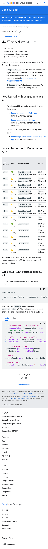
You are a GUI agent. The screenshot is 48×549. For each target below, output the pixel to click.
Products (12, 27)
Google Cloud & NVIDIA (10, 431)
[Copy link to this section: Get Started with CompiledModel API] (8, 100)
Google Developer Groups (11, 420)
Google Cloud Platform (10, 521)
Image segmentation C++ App (23, 120)
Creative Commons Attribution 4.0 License (23, 394)
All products (6, 529)
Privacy (11, 538)
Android (5, 470)
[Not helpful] (19, 31)
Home (4, 27)
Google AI (5, 525)
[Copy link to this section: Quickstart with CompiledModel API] (8, 275)
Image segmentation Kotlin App (24, 113)
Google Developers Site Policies (18, 398)
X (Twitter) (6, 456)
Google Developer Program (12, 416)
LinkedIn (5, 452)
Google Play (6, 492)
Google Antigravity (8, 484)
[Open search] (36, 2)
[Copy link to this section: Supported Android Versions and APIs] (9, 152)
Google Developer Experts (11, 424)
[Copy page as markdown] (35, 42)
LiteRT (34, 27)
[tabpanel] (24, 345)
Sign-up (9, 20)
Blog (3, 441)
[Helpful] (16, 31)
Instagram (5, 448)
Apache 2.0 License (29, 396)
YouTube (5, 459)
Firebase (5, 477)
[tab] (6, 318)
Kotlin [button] (6, 318)
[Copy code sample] (44, 289)
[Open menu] (3, 3)
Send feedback (11, 36)
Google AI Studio (8, 481)
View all (4, 495)
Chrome (5, 473)
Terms (4, 538)
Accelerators (6, 427)
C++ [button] (14, 318)
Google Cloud (7, 488)
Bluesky (5, 445)
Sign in (42, 3)
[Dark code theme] (40, 289)
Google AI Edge (10, 9)
